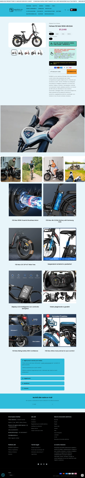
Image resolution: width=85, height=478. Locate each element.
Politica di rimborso (12, 451)
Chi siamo (33, 419)
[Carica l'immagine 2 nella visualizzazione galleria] (21, 52)
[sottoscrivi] (52, 404)
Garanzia (10, 454)
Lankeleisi (56, 434)
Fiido (55, 430)
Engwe (55, 424)
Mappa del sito (34, 428)
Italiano (11, 475)
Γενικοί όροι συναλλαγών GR (37, 449)
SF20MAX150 (71, 71)
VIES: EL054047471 (13, 429)
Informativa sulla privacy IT (37, 451)
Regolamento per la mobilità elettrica (39, 424)
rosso (63, 33)
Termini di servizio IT (35, 447)
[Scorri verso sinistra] (9, 52)
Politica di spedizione (13, 449)
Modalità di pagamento (13, 447)
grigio (57, 33)
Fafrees (56, 428)
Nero (51, 33)
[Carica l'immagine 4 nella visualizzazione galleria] (33, 52)
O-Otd (55, 437)
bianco (69, 33)
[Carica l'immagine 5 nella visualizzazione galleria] (40, 52)
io (50, 38)
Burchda (56, 419)
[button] (35, 6)
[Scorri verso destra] (44, 52)
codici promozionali (46, 363)
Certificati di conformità (36, 426)
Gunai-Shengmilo (58, 432)
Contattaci (33, 421)
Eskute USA (56, 426)
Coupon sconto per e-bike (37, 430)
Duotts (55, 421)
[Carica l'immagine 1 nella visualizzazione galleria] (14, 52)
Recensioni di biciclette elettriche (61, 439)
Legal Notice (34, 454)
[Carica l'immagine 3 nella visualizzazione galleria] (27, 52)
